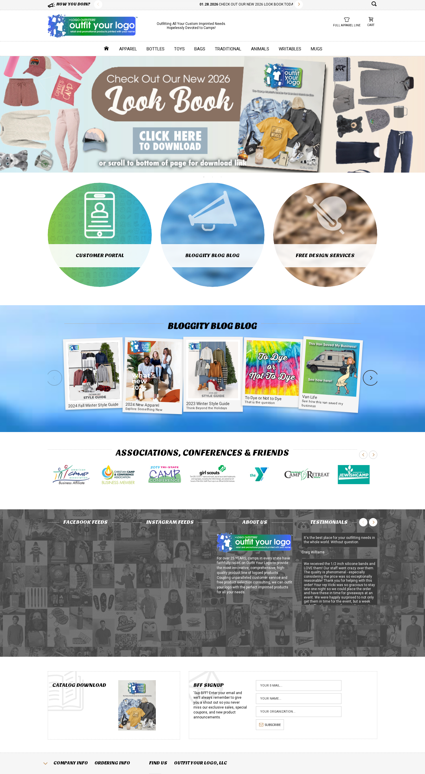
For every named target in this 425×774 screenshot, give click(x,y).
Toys (179, 49)
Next (299, 4)
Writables (290, 49)
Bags (199, 49)
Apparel (128, 49)
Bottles (156, 49)
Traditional (228, 49)
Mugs (316, 49)
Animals (260, 49)
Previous (98, 4)
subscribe (273, 725)
